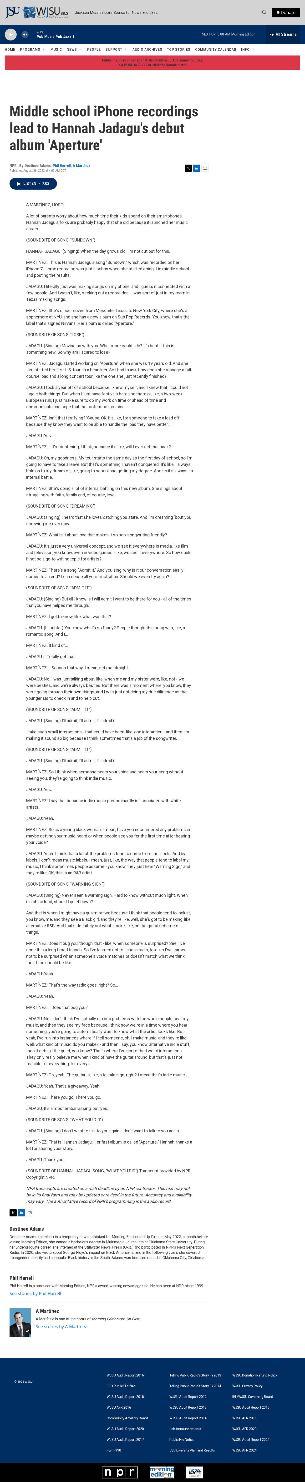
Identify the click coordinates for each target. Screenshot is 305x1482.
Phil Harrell (62, 165)
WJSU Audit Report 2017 (125, 1440)
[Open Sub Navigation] (44, 49)
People (94, 49)
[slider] (32, 34)
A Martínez (81, 165)
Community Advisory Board (127, 1418)
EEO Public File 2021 (122, 1386)
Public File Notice (181, 1440)
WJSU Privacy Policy (247, 1386)
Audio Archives (147, 49)
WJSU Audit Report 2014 (188, 1418)
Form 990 (114, 1450)
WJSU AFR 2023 (244, 1429)
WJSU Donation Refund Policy (254, 1375)
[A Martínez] (20, 1322)
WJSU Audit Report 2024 (250, 1440)
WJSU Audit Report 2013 (188, 1407)
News (72, 49)
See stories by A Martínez (61, 1326)
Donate (288, 12)
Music (56, 49)
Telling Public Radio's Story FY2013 (195, 1375)
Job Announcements (185, 1429)
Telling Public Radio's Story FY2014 (195, 1386)
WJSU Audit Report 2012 (188, 1397)
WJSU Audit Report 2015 (250, 1407)
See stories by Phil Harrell (35, 1293)
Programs (30, 49)
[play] (11, 34)
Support (114, 49)
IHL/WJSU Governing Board (252, 1397)
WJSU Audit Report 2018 (125, 1397)
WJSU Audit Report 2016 (125, 1375)
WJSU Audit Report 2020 (125, 1429)
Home (10, 49)
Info (245, 49)
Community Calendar (215, 49)
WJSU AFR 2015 (244, 1418)
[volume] (25, 34)
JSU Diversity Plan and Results (192, 1450)
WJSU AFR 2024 (244, 1450)
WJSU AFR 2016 (119, 1407)
